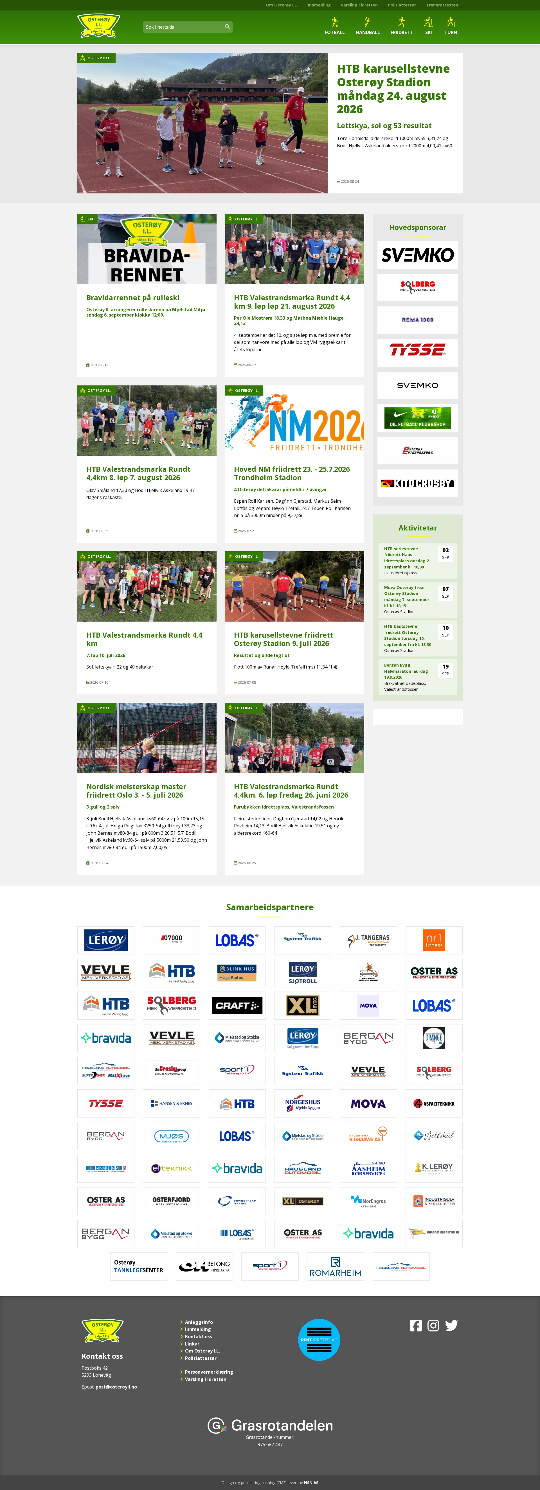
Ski (428, 32)
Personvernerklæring (209, 1372)
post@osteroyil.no (116, 1387)
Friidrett (402, 32)
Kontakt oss (198, 1336)
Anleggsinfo (199, 1322)
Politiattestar (402, 5)
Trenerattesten (442, 5)
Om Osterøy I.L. (282, 5)
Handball (368, 32)
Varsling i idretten (359, 5)
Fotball (335, 32)
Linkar (192, 1344)
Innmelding (319, 5)
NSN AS (311, 1482)
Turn (450, 32)
